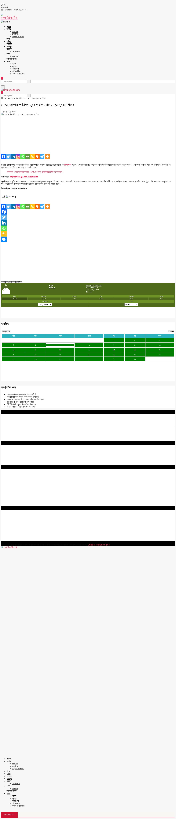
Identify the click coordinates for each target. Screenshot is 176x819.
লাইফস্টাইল (16, 71)
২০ (60, 354)
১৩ (60, 349)
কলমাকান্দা (4, 282)
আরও (8, 61)
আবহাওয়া (15, 69)
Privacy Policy (8, 478)
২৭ (60, 359)
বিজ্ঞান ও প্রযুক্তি (18, 74)
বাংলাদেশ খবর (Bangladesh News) (15, 497)
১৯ (35, 354)
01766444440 (24, 528)
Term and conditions (11, 480)
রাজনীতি (15, 34)
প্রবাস (14, 64)
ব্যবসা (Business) (8, 504)
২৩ (135, 354)
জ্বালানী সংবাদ (11, 59)
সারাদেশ (9, 49)
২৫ (13, 359)
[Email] (27, 156)
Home (4, 98)
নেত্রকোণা (11, 282)
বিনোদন (9, 44)
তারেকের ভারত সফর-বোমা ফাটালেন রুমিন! (21, 394)
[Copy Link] (32, 156)
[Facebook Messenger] (4, 239)
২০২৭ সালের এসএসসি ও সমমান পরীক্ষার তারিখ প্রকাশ (25, 399)
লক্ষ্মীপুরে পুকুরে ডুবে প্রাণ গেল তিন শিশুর (24, 176)
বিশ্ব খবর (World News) (11, 499)
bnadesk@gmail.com (19, 540)
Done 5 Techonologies (99, 545)
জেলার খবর (16, 51)
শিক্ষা (8, 54)
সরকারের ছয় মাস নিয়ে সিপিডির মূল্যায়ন (20, 402)
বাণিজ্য (9, 41)
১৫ (114, 349)
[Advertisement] (83, 135)
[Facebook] (3, 156)
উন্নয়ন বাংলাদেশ (18, 36)
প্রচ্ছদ (9, 26)
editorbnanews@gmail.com (31, 523)
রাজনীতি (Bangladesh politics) (14, 502)
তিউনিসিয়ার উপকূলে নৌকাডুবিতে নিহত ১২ (21, 404)
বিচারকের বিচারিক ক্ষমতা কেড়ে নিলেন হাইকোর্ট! (23, 397)
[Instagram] (18, 156)
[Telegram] (42, 156)
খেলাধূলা (9, 46)
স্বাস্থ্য (14, 66)
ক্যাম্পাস (15, 56)
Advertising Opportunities (13, 485)
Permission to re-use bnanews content (19, 483)
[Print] (37, 156)
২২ (114, 354)
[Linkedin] (13, 156)
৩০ (135, 359)
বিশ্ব (8, 39)
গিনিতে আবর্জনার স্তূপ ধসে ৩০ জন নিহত (21, 407)
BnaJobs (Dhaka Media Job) (15, 490)
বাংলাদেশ (15, 31)
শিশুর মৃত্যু (67, 165)
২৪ (160, 354)
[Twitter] (8, 156)
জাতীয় (9, 29)
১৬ (135, 349)
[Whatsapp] (22, 156)
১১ (13, 349)
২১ (89, 354)
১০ (160, 345)
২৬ (35, 359)
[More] (47, 156)
